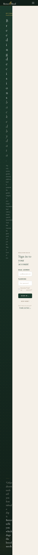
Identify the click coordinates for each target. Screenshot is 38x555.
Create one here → (25, 308)
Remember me (23, 289)
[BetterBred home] (9, 3)
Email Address (24, 270)
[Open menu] (33, 3)
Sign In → (25, 296)
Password (22, 279)
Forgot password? (29, 289)
